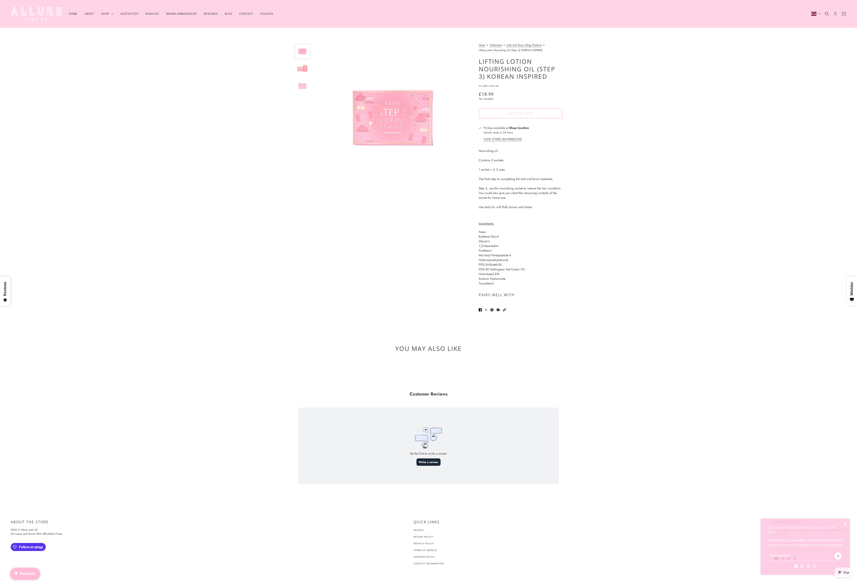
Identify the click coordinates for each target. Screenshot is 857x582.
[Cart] (843, 13)
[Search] (826, 13)
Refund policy (423, 537)
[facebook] (795, 566)
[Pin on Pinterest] (491, 309)
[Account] (835, 13)
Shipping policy (424, 557)
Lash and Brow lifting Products (524, 45)
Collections (496, 45)
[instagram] (802, 566)
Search (419, 530)
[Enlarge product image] (393, 120)
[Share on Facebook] (480, 309)
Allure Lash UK (489, 86)
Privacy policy (424, 543)
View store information (503, 139)
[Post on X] (486, 310)
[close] (845, 523)
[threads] (814, 566)
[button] (504, 309)
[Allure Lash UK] (36, 14)
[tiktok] (808, 566)
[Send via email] (498, 309)
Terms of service (425, 550)
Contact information (429, 563)
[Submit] (838, 556)
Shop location (519, 128)
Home (482, 45)
